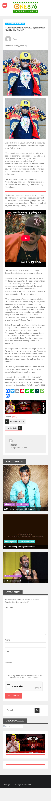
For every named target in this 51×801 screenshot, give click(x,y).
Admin (15, 39)
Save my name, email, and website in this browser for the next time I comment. (25, 676)
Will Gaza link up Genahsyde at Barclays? (19, 547)
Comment (10, 607)
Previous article (17, 422)
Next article (12, 428)
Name (8, 640)
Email (8, 651)
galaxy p (15, 417)
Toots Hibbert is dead (12, 581)
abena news (9, 504)
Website (8, 663)
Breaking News (22, 504)
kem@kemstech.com (19, 448)
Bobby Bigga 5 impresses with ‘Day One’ (19, 509)
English (10, 726)
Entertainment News (15, 24)
